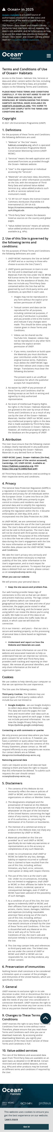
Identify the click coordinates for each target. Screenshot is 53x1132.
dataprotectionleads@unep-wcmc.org (21, 755)
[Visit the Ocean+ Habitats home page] (12, 55)
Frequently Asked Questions (25, 39)
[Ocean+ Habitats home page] (26, 1091)
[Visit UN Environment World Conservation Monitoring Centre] (8, 1104)
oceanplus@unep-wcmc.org (22, 572)
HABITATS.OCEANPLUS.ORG (16, 105)
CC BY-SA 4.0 (34, 1060)
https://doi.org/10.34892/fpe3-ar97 (19, 468)
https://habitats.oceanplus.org (17, 466)
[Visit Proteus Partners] (45, 1104)
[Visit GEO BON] (26, 1104)
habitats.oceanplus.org (19, 145)
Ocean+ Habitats (10, 14)
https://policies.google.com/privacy (26, 725)
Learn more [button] (11, 1119)
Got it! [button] (26, 1126)
